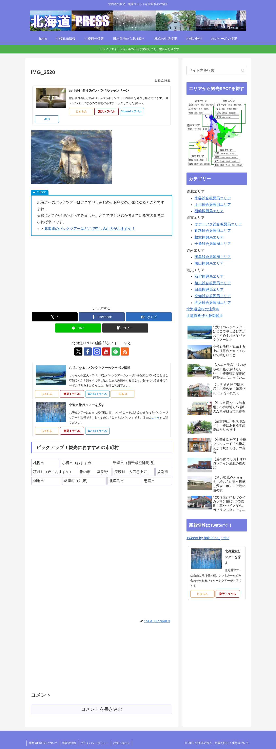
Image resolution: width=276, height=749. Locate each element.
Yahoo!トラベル (131, 111)
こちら (155, 417)
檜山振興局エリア (209, 263)
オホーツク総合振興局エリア (218, 224)
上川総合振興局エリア (213, 205)
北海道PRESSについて (43, 743)
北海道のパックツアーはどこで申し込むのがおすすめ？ (89, 229)
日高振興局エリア (209, 290)
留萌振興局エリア (209, 211)
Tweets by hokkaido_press (207, 538)
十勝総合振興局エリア (213, 244)
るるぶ (122, 393)
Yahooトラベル (97, 393)
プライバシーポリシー (94, 743)
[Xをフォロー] (78, 351)
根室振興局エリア (209, 237)
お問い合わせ (121, 743)
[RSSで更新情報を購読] (125, 351)
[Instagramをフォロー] (97, 351)
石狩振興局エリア (209, 276)
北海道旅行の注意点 (202, 309)
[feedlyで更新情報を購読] (116, 351)
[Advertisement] (65, 269)
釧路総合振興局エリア (213, 231)
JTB (47, 119)
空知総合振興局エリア (213, 296)
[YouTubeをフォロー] (106, 351)
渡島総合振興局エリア (213, 257)
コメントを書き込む (101, 709)
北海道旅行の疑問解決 (204, 316)
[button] (125, 328)
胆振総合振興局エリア (213, 303)
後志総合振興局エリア (213, 283)
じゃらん (81, 111)
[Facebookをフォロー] (88, 351)
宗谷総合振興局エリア (213, 198)
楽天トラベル (106, 111)
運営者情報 (69, 743)
